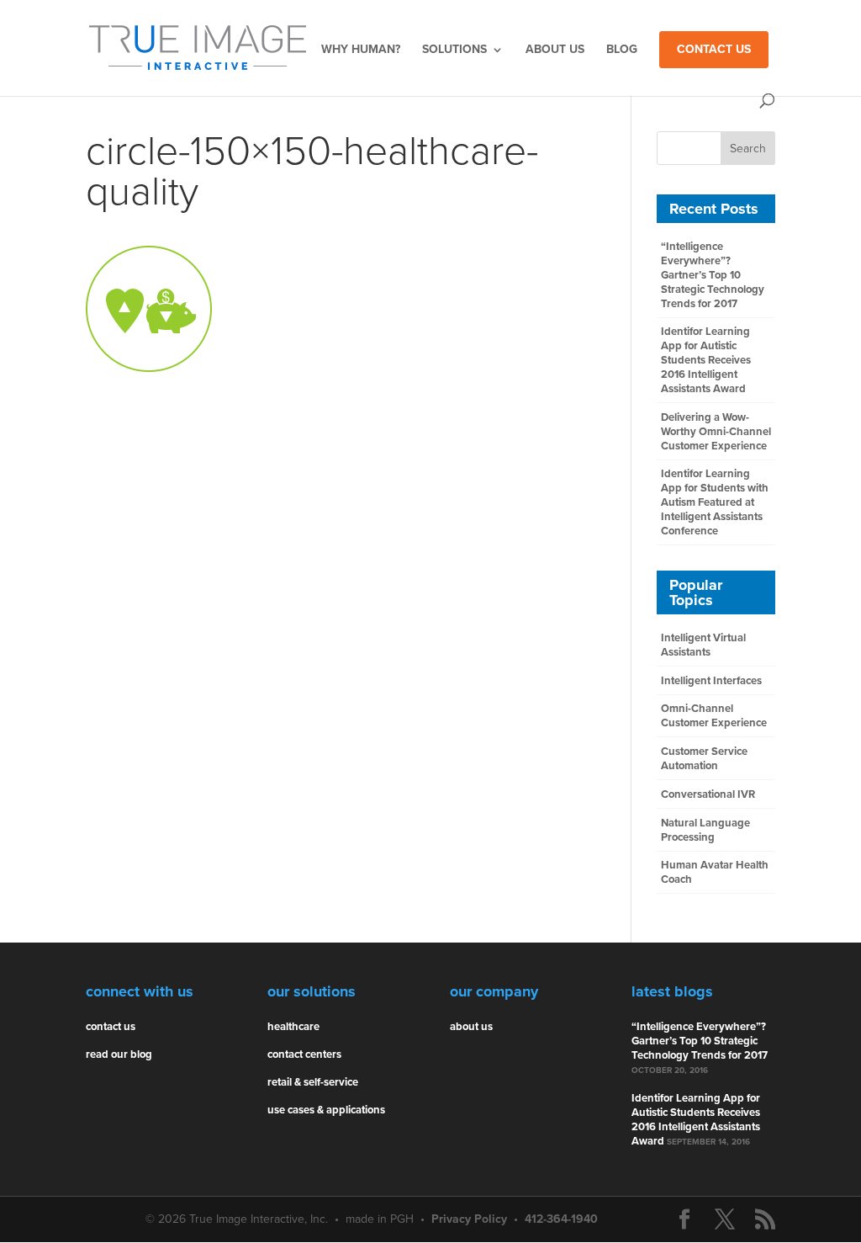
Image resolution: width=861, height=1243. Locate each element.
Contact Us (714, 49)
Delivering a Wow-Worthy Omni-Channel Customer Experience (716, 432)
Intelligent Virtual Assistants (703, 645)
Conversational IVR (708, 794)
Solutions (454, 50)
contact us (110, 1026)
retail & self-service (312, 1082)
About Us (555, 50)
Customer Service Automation (704, 759)
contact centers (304, 1054)
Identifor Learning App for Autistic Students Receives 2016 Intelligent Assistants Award (706, 360)
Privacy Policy (469, 1219)
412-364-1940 (561, 1219)
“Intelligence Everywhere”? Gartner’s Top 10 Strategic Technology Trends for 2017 (712, 275)
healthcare (293, 1026)
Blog (621, 50)
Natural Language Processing (705, 830)
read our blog (119, 1054)
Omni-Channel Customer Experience (714, 716)
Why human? (360, 50)
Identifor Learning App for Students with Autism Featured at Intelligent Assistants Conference (715, 502)
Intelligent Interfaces (711, 681)
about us (471, 1026)
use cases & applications (326, 1110)
